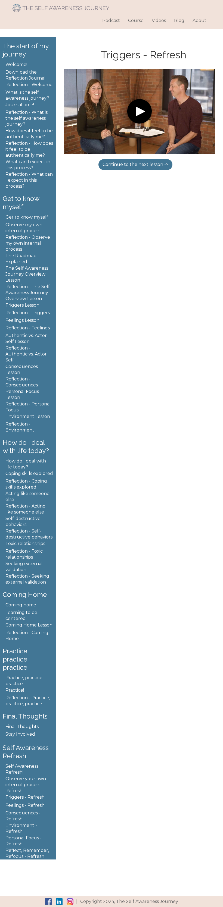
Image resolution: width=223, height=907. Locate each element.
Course (136, 20)
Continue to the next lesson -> (135, 164)
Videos (159, 20)
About (199, 20)
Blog (179, 20)
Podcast (111, 20)
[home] (61, 6)
